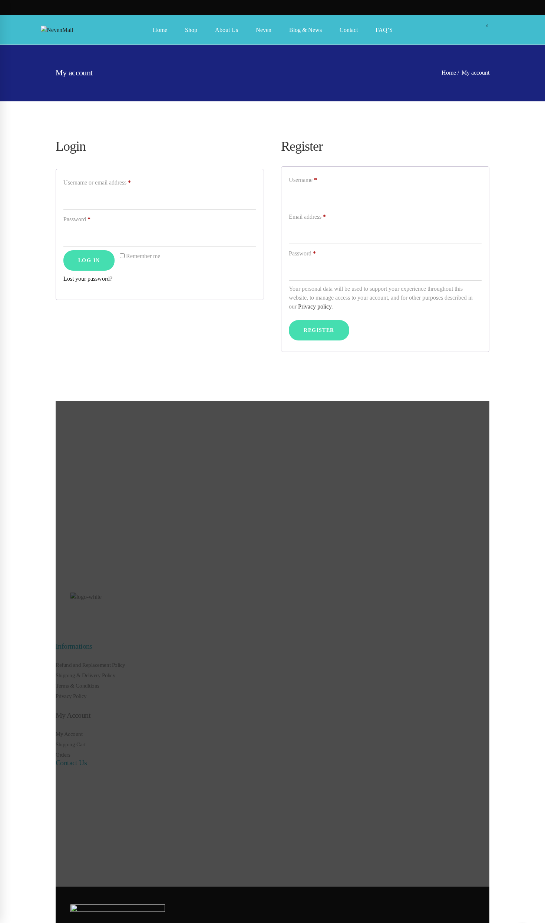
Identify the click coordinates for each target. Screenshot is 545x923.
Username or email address (107, 182)
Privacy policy (314, 306)
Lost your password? (87, 278)
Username (313, 179)
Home (449, 72)
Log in (89, 260)
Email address (318, 216)
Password (87, 219)
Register (319, 330)
